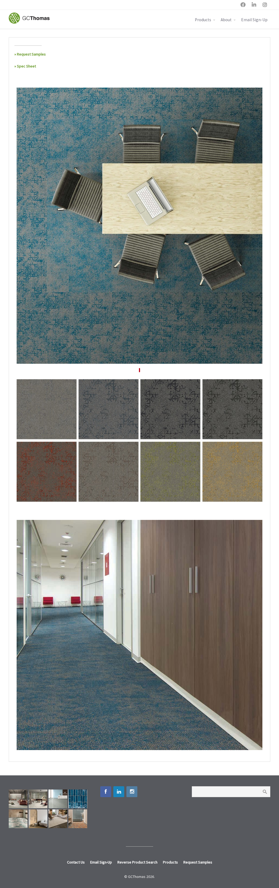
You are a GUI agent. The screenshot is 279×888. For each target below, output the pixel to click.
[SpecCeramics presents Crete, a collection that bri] (18, 799)
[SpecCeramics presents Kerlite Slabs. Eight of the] (38, 799)
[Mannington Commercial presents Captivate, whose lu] (57, 818)
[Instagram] (131, 791)
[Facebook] (105, 791)
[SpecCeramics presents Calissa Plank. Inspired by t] (38, 818)
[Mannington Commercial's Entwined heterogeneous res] (57, 799)
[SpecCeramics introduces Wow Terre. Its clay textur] (77, 818)
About (226, 19)
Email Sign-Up (254, 19)
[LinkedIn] (118, 791)
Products (203, 19)
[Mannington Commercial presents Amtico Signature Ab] (18, 818)
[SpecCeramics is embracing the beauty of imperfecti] (77, 799)
